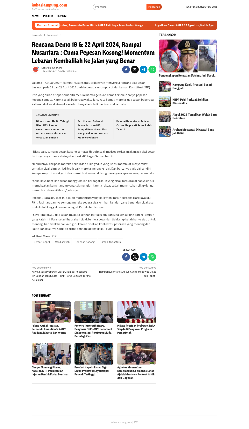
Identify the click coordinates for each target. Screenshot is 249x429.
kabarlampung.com (49, 5)
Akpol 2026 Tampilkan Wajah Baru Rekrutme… (195, 116)
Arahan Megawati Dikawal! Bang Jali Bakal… (193, 131)
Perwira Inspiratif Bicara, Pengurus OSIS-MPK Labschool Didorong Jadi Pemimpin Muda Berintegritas (93, 331)
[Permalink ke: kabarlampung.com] (35, 69)
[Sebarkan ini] (126, 69)
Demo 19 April (42, 242)
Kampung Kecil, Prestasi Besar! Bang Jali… (192, 86)
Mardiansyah (62, 242)
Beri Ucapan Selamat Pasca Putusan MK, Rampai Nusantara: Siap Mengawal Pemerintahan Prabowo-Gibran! (92, 129)
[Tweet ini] (135, 69)
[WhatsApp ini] (152, 69)
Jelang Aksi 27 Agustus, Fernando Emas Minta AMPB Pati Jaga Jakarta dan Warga (78, 25)
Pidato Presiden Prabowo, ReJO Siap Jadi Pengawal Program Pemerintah (136, 329)
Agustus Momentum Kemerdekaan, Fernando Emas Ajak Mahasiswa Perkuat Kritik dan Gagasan (135, 373)
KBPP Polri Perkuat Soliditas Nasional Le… (191, 101)
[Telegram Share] (143, 69)
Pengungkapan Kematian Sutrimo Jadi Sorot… (187, 75)
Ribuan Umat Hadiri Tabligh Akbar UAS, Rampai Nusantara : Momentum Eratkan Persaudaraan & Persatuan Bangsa (52, 129)
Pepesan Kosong (85, 242)
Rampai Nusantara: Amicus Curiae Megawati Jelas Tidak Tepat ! (134, 125)
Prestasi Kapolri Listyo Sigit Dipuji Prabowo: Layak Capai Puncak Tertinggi (92, 371)
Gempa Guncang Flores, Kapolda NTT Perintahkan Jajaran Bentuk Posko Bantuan (50, 371)
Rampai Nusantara (110, 242)
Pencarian (154, 7)
